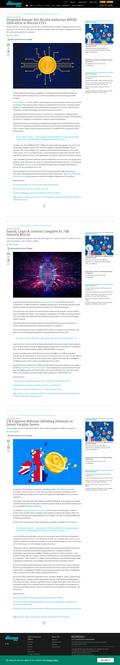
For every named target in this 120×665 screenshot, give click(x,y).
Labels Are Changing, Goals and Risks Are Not (99, 80)
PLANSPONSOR (89, 639)
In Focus (39, 5)
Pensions (9, 17)
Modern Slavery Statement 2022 (81, 653)
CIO (73, 639)
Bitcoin (20, 197)
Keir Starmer (35, 617)
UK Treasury (65, 617)
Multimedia (65, 5)
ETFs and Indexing (48, 197)
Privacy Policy (52, 660)
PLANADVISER (79, 639)
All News (30, 642)
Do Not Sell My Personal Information (83, 655)
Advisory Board (82, 2)
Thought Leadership (34, 654)
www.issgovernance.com (79, 644)
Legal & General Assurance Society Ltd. (32, 393)
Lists (53, 5)
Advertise (54, 644)
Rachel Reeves (53, 617)
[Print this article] (8, 55)
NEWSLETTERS (93, 2)
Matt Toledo (13, 35)
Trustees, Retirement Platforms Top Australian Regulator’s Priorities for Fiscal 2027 (98, 91)
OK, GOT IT (105, 660)
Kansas (58, 197)
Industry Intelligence (77, 5)
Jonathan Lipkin (23, 617)
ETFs (38, 197)
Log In (103, 1)
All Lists (30, 647)
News (31, 5)
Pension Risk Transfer (27, 396)
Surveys (47, 5)
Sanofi (38, 396)
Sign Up (110, 1)
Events (58, 5)
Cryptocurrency (29, 197)
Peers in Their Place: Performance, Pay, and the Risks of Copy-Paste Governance (98, 83)
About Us (72, 2)
